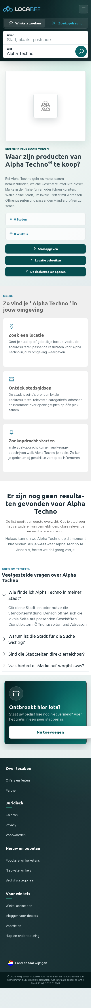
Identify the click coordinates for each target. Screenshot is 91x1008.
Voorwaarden (16, 835)
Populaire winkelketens (23, 860)
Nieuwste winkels (18, 870)
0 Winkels (21, 234)
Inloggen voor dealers (22, 916)
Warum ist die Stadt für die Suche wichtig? (41, 639)
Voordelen (13, 926)
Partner (11, 790)
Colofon (12, 815)
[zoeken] (81, 51)
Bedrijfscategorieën (20, 880)
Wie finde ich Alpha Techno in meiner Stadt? (45, 595)
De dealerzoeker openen (48, 272)
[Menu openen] (83, 9)
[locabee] (22, 9)
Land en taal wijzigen (31, 963)
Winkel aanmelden (19, 906)
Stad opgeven (48, 249)
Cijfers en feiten (18, 780)
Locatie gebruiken (48, 260)
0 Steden (20, 219)
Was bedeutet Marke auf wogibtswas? (46, 665)
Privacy (11, 825)
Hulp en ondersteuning (23, 936)
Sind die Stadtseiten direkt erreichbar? (46, 654)
